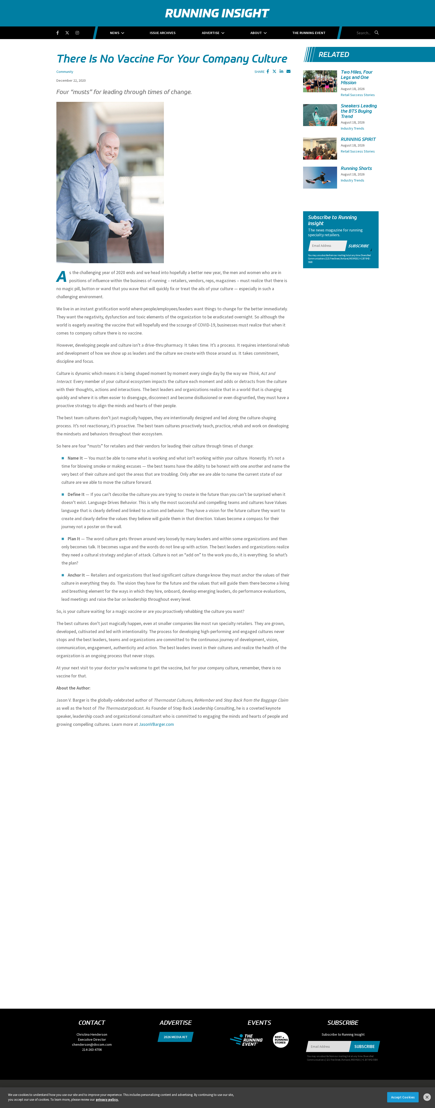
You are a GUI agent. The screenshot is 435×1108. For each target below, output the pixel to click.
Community (64, 71)
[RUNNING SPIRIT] (320, 150)
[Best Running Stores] (278, 1039)
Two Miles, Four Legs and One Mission (357, 77)
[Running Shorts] (320, 179)
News (114, 33)
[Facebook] (60, 32)
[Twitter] (70, 32)
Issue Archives (162, 33)
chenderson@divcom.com (92, 1044)
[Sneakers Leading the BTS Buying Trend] (320, 119)
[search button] (376, 32)
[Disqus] (173, 795)
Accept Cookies (403, 1097)
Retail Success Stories (358, 95)
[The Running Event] (249, 1039)
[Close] (427, 1097)
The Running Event (308, 33)
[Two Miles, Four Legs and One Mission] (320, 86)
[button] (267, 71)
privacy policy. (107, 1099)
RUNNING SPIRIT (358, 139)
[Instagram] (80, 32)
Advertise (211, 33)
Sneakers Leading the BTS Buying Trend (359, 111)
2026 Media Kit (176, 1037)
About (256, 33)
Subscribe (358, 246)
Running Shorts (356, 168)
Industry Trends (352, 128)
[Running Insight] (217, 13)
